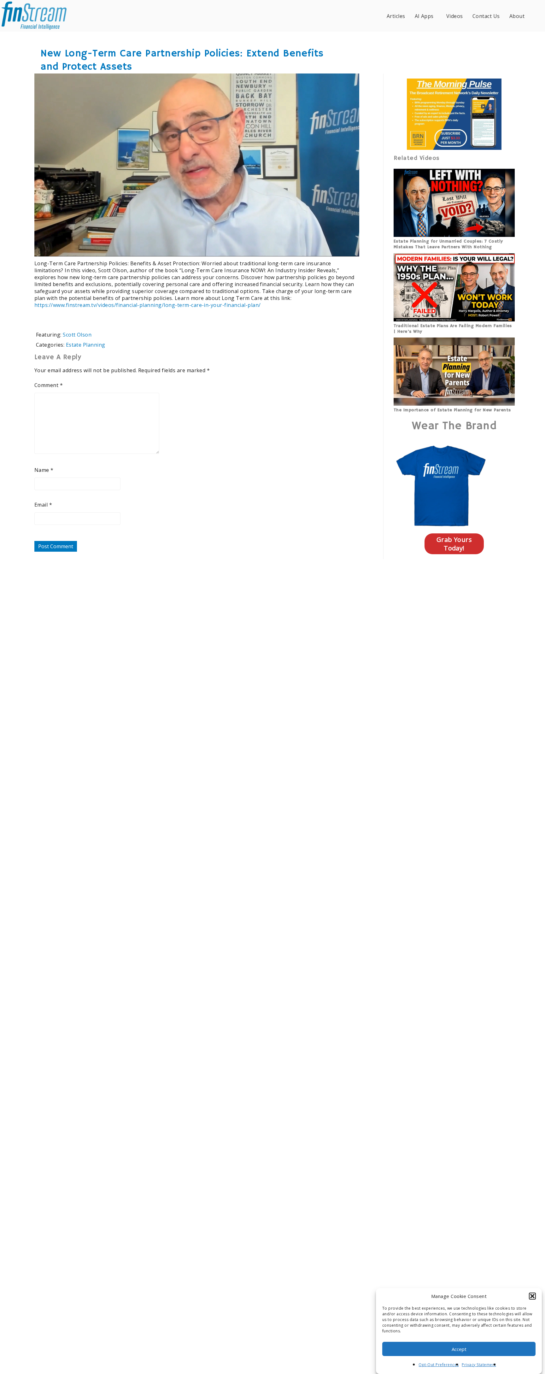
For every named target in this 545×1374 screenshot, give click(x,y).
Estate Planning (85, 344)
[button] (532, 1296)
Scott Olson (77, 334)
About (516, 16)
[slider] (178, 247)
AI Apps (424, 16)
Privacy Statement (479, 1364)
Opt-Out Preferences (439, 1364)
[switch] (313, 247)
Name (44, 470)
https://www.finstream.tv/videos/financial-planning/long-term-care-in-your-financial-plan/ (147, 305)
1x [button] (351, 247)
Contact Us (486, 16)
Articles (396, 16)
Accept (459, 1349)
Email (43, 504)
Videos (454, 16)
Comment (48, 385)
